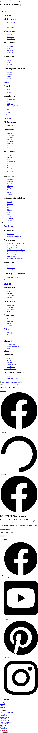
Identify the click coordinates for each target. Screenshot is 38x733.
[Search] (18, 384)
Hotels (5, 279)
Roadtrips (6, 222)
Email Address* (4, 532)
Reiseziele (7, 11)
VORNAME (4, 529)
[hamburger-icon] (0, 8)
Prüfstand (6, 351)
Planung (6, 337)
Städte (5, 114)
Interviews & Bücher (10, 369)
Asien (6, 82)
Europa (7, 15)
